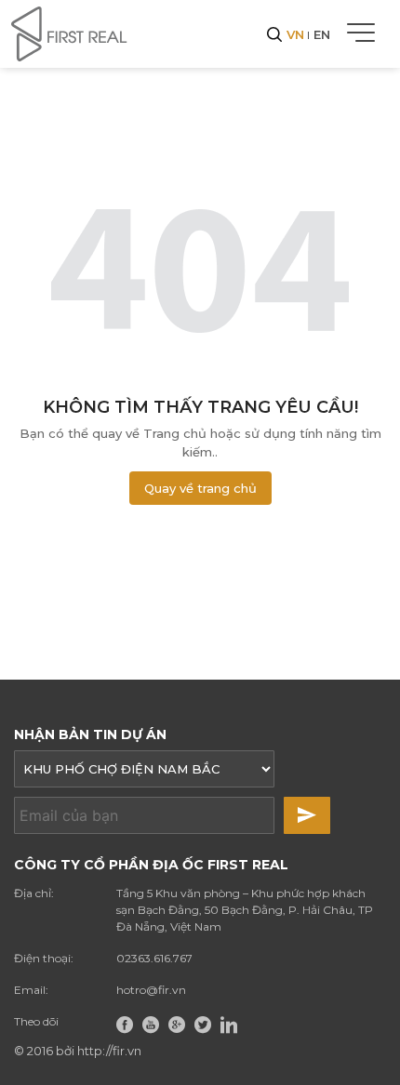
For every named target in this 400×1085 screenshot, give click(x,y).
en (321, 34)
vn (295, 34)
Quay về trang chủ (200, 488)
